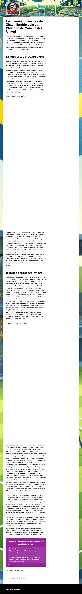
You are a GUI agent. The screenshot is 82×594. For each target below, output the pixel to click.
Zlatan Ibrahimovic (11, 36)
